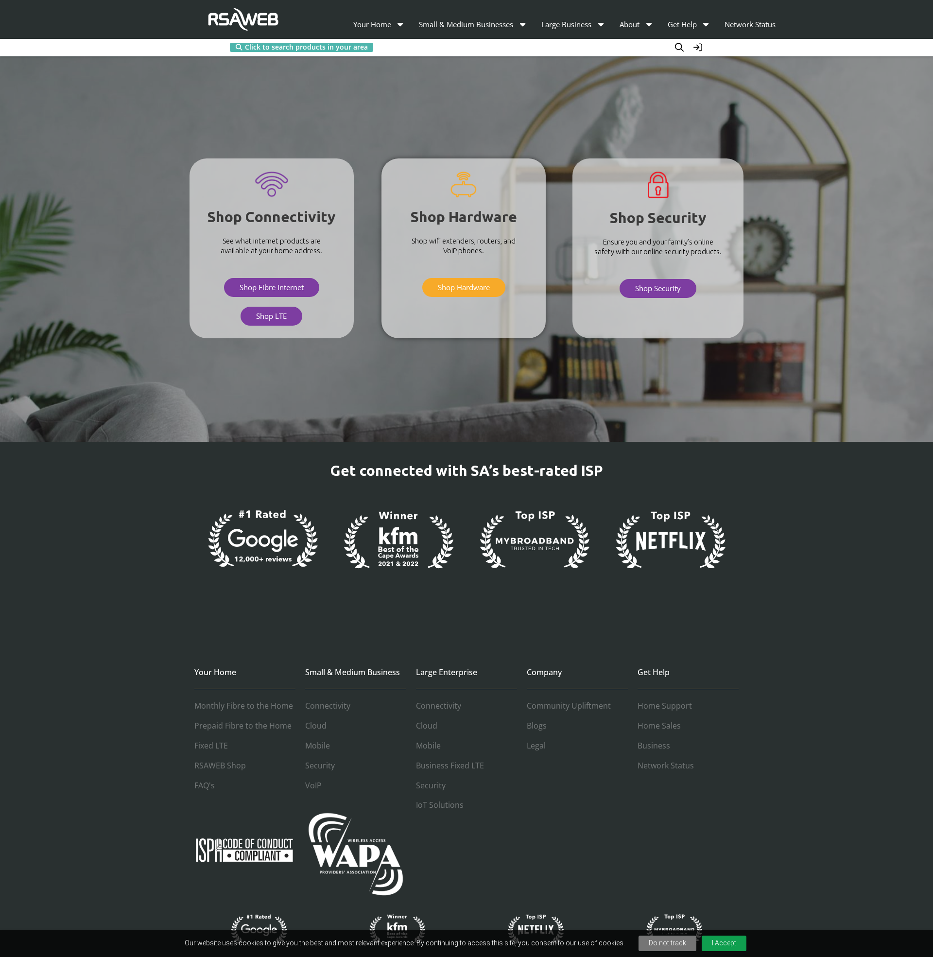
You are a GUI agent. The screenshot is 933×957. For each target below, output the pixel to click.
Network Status (750, 24)
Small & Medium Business (352, 672)
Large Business (566, 24)
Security (320, 765)
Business (654, 745)
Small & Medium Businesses (466, 24)
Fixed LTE (211, 745)
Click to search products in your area (306, 47)
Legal (536, 745)
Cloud (316, 725)
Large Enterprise (446, 672)
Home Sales (659, 725)
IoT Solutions (440, 805)
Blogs (537, 725)
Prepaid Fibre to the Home (243, 725)
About (629, 24)
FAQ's (204, 785)
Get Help (682, 24)
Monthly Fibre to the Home (243, 705)
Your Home (372, 24)
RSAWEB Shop (220, 765)
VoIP (313, 785)
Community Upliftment (569, 705)
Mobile (317, 745)
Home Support (665, 705)
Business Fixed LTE (450, 765)
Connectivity (327, 705)
